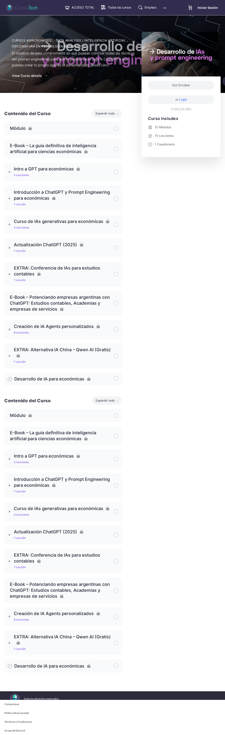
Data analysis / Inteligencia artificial (91, 40)
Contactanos (11, 704)
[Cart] (190, 7)
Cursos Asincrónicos (32, 40)
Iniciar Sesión (208, 7)
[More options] (164, 7)
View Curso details (27, 76)
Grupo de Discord (14, 730)
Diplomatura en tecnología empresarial (49, 46)
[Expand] (10, 172)
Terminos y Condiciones (18, 721)
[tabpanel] (63, 243)
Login (183, 99)
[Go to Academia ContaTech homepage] (21, 7)
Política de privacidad (16, 713)
